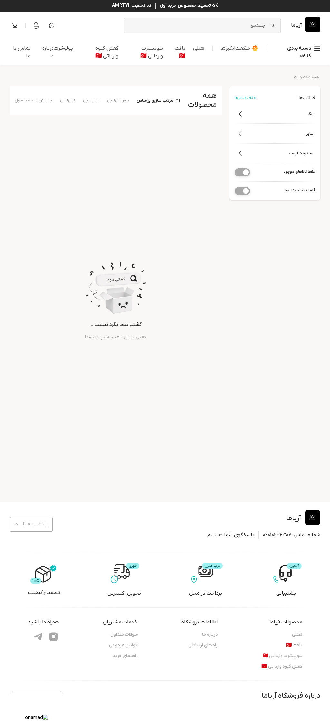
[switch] (242, 172)
